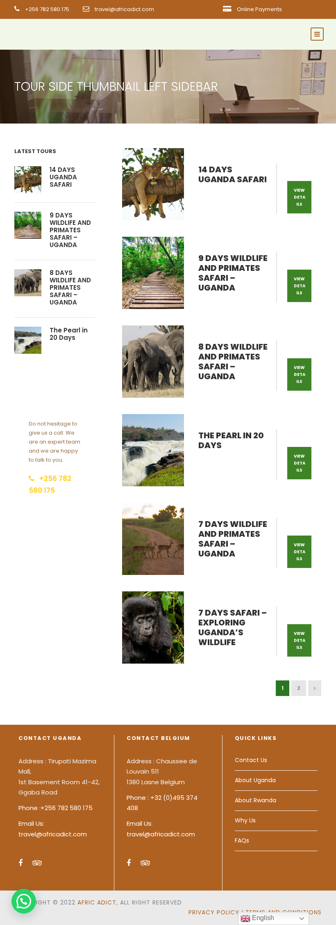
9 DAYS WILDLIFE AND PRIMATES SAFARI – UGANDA (233, 272)
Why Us (245, 820)
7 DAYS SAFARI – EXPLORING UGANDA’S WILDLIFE (232, 627)
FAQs (242, 840)
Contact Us (251, 760)
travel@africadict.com (124, 9)
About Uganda (255, 780)
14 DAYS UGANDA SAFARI (232, 174)
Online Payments (259, 9)
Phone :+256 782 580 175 (55, 808)
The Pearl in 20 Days (231, 440)
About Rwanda (255, 800)
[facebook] (293, 9)
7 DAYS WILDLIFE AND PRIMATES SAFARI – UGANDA (232, 538)
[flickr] (306, 9)
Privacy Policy (213, 912)
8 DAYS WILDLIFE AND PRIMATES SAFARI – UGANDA (233, 361)
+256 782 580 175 (47, 9)
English (262, 917)
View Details (299, 197)
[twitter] (319, 9)
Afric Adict (96, 902)
